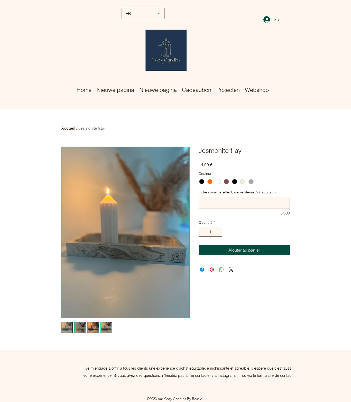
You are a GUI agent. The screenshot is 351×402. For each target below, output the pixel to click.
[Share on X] (231, 269)
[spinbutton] (210, 231)
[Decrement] (202, 231)
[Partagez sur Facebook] (202, 269)
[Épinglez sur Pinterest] (212, 269)
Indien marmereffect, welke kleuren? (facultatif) (237, 192)
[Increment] (218, 231)
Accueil (68, 128)
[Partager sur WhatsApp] (221, 269)
